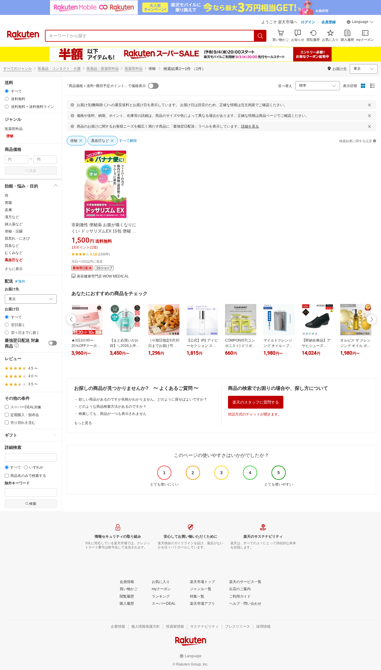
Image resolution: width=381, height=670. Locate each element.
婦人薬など (14, 224)
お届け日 (12, 309)
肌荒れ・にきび (17, 238)
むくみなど (14, 253)
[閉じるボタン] (369, 105)
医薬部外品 (134, 68)
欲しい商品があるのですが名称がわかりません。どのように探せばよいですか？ (143, 399)
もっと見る (83, 423)
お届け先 (12, 289)
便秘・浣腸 (14, 231)
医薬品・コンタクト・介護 (59, 68)
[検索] (260, 36)
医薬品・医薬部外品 (103, 68)
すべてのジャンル (17, 68)
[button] (360, 23)
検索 (32, 171)
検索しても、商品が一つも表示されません (112, 414)
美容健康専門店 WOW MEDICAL (103, 276)
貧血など (12, 246)
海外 (21, 281)
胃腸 (8, 203)
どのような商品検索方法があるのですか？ (112, 406)
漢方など (12, 217)
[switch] (53, 343)
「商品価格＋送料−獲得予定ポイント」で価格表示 (105, 86)
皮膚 (8, 210)
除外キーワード (17, 483)
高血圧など (14, 260)
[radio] (7, 91)
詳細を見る (250, 126)
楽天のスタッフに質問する (255, 402)
